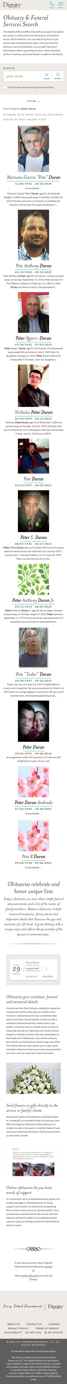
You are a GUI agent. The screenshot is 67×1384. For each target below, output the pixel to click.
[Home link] (12, 5)
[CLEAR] (46, 75)
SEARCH (9, 68)
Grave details (32, 188)
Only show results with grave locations (31, 87)
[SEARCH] (58, 74)
